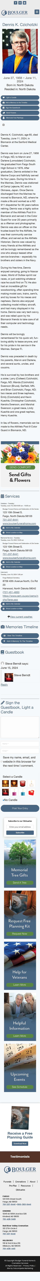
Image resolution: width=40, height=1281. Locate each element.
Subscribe (20, 833)
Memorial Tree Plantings (14, 118)
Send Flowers (11, 113)
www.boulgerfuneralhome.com (19, 523)
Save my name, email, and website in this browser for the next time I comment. (19, 761)
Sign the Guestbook (12, 108)
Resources (26, 1186)
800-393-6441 (24, 1204)
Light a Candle (11, 97)
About (32, 1181)
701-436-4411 (9, 1248)
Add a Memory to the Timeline (16, 102)
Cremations (20, 1181)
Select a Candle (12, 776)
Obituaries (20, 1190)
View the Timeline (14, 636)
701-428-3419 (9, 1219)
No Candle (10, 799)
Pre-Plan (13, 1186)
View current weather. (21, 616)
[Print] (3, 124)
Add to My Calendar (12, 528)
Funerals (7, 1181)
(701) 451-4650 (11, 592)
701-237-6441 (10, 519)
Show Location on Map (14, 532)
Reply (4, 684)
